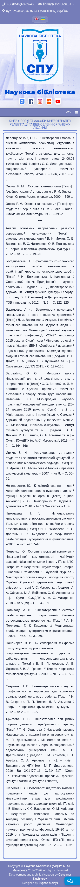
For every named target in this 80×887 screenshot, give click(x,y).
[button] (69, 112)
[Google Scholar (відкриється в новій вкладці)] (22, 101)
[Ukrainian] (43, 18)
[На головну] (40, 55)
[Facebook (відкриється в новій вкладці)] (31, 101)
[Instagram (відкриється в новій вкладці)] (40, 101)
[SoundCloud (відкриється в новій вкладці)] (48, 101)
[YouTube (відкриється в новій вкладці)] (57, 101)
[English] (36, 18)
